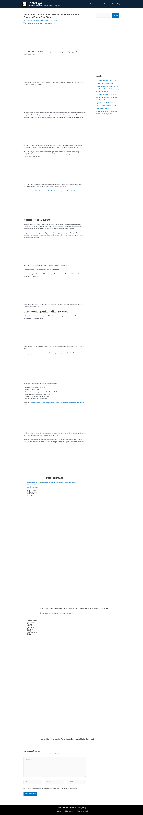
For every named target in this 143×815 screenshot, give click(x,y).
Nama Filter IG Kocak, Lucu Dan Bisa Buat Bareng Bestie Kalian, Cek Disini (54, 191)
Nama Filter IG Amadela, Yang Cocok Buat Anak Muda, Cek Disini (67, 739)
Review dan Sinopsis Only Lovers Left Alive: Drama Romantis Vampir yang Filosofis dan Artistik (107, 88)
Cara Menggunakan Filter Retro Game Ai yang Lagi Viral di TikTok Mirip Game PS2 (106, 97)
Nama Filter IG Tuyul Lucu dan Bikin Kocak (32, 492)
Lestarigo (35, 3)
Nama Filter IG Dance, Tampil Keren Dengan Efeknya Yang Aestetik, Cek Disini (32, 627)
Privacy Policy (81, 808)
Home (59, 808)
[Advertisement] (55, 38)
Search (115, 15)
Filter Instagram (39, 20)
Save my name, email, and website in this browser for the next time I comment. (51, 788)
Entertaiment (28, 20)
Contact (65, 808)
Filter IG (73, 442)
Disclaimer (72, 808)
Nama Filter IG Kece (51, 20)
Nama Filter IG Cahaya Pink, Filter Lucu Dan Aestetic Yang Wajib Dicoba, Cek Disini (74, 608)
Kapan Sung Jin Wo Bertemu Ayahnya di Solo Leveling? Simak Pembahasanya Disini (106, 105)
